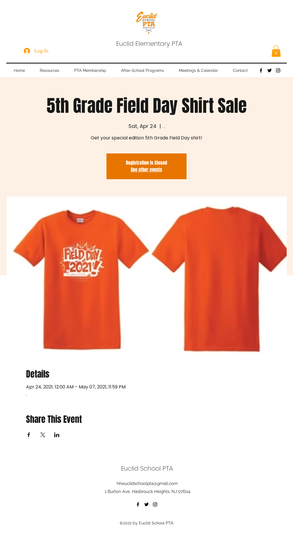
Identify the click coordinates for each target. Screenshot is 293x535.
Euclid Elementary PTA (149, 43)
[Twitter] (269, 70)
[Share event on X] (42, 435)
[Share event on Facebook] (28, 435)
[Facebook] (261, 70)
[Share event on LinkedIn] (57, 435)
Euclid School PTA (147, 468)
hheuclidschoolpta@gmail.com (147, 483)
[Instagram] (278, 70)
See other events (146, 169)
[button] (276, 51)
